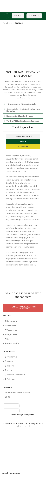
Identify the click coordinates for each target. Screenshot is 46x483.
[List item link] (23, 333)
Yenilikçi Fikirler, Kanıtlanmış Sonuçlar (23, 121)
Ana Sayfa (8, 23)
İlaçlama (19, 23)
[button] (23, 104)
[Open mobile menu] (7, 15)
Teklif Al (18, 16)
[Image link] (11, 406)
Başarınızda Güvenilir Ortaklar (20, 116)
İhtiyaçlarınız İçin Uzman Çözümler (22, 104)
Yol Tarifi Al (34, 16)
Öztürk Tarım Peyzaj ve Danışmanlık (25, 423)
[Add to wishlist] (5, 480)
